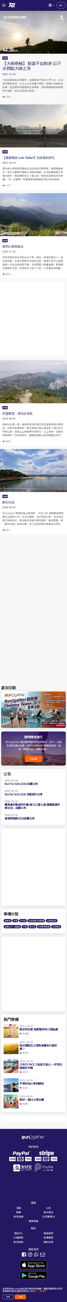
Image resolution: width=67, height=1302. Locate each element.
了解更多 (42, 1291)
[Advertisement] (33, 319)
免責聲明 (48, 1237)
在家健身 (56, 926)
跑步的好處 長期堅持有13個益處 (39, 1029)
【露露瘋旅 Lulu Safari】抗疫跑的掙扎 (28, 157)
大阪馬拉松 (51, 920)
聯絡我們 (48, 1233)
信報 (15, 920)
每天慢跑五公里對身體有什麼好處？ (38, 1047)
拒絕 (8, 1297)
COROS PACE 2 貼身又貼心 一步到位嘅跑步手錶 (41, 1066)
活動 (18, 1208)
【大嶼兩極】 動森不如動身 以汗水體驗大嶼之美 (31, 66)
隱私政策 (48, 1242)
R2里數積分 (48, 1216)
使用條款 (18, 1242)
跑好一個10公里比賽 (32, 1099)
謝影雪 (7, 920)
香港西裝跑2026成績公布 (20, 818)
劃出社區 (8, 502)
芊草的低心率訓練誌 (32, 1083)
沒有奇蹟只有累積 (36, 920)
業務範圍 (33, 1221)
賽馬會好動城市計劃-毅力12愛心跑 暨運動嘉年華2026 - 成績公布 (32, 806)
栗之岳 (32, 926)
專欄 (5, 58)
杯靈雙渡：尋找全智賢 (17, 413)
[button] (63, 711)
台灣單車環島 (44, 926)
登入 (61, 5)
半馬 (25, 926)
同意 (20, 1297)
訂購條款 (18, 1237)
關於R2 (18, 1233)
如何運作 (48, 1212)
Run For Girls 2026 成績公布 (21, 784)
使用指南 (18, 1216)
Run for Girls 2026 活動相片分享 (24, 794)
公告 (48, 1208)
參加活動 (33, 758)
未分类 (23, 920)
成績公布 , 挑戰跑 (12, 926)
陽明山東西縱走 (13, 246)
